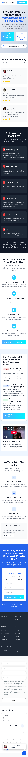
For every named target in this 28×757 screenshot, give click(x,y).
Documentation (5, 633)
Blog (2, 623)
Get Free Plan (21, 2)
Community (4, 639)
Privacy (17, 633)
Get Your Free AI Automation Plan (8, 36)
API (16, 626)
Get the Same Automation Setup (14, 416)
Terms (17, 636)
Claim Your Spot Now (14, 597)
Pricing (17, 623)
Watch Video (9, 535)
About (3, 620)
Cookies (17, 639)
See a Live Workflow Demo (22, 36)
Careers (3, 626)
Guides (3, 636)
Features (17, 620)
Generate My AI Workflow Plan (15, 342)
